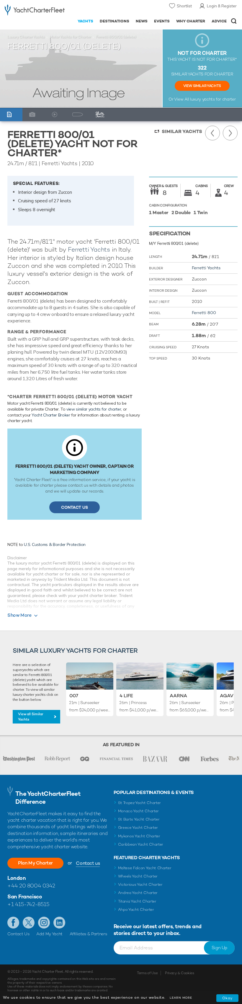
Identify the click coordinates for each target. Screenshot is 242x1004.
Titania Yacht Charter (137, 901)
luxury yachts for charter (213, 99)
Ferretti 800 (204, 312)
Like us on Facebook (13, 922)
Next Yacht (230, 133)
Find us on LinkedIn (59, 922)
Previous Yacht (212, 133)
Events (162, 21)
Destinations (114, 21)
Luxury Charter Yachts (26, 37)
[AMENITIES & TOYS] (101, 114)
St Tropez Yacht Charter (139, 802)
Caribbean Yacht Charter (140, 844)
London (16, 878)
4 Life (126, 696)
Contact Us (74, 507)
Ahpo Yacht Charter (136, 909)
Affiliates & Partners (88, 933)
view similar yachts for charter (93, 409)
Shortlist (184, 6)
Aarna (178, 696)
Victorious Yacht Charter (140, 884)
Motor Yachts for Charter (70, 37)
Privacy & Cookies (179, 973)
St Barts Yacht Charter (139, 819)
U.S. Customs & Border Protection (55, 544)
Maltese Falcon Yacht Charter (144, 867)
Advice (219, 21)
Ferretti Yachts (89, 249)
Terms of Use (147, 973)
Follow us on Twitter (29, 922)
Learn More (181, 998)
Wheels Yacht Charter (138, 876)
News (142, 21)
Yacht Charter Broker (51, 415)
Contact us (88, 863)
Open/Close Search (234, 21)
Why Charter (190, 21)
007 (73, 696)
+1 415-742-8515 (28, 904)
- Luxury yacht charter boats (34, 11)
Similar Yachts (182, 131)
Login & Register (222, 6)
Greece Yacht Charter (138, 827)
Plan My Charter (35, 863)
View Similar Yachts (202, 85)
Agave (228, 696)
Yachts (85, 21)
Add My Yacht (49, 933)
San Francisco (24, 896)
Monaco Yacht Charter (138, 810)
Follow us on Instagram (44, 922)
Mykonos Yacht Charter (139, 836)
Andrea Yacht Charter (138, 892)
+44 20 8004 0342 (31, 885)
